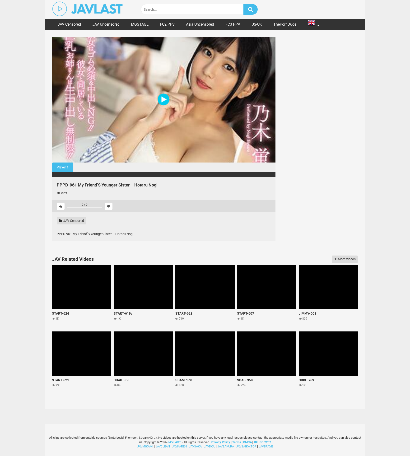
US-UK (257, 24)
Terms (237, 442)
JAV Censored (69, 24)
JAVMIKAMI (145, 446)
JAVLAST (174, 442)
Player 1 (63, 167)
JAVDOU (209, 446)
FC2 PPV (167, 24)
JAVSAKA (195, 446)
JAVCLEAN (162, 446)
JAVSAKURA (225, 446)
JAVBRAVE (266, 446)
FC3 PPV (232, 24)
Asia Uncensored (200, 24)
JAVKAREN (179, 446)
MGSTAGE (140, 24)
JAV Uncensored (106, 24)
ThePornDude (284, 24)
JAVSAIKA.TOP (246, 446)
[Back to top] (394, 442)
